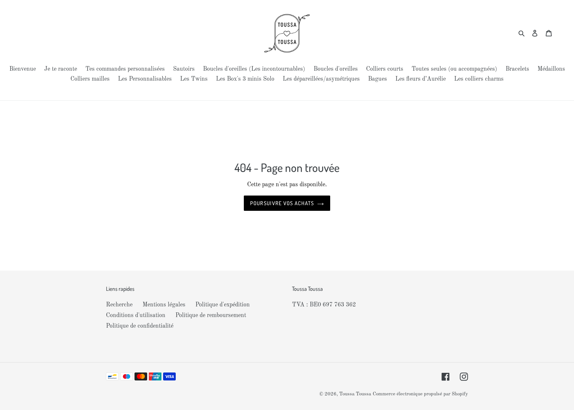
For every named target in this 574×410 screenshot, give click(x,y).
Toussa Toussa (355, 394)
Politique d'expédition (222, 305)
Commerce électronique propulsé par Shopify (420, 394)
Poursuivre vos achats (282, 203)
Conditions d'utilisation (135, 315)
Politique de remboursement (210, 315)
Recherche (119, 305)
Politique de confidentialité (139, 326)
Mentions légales (164, 305)
